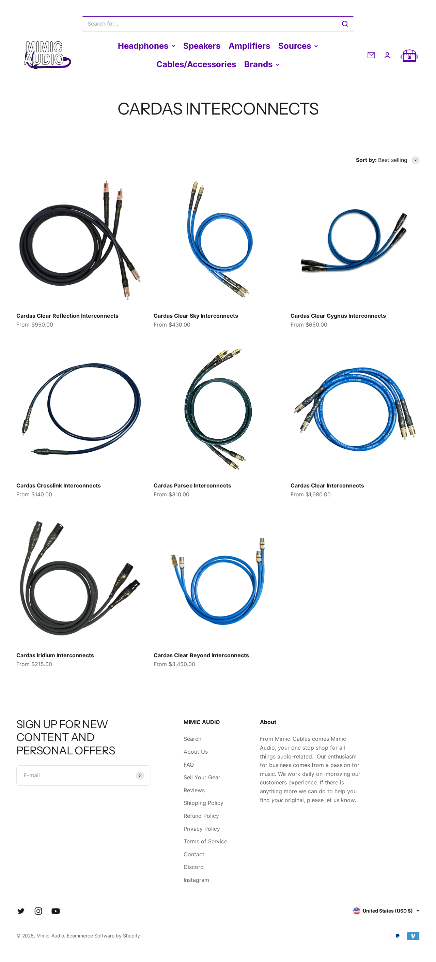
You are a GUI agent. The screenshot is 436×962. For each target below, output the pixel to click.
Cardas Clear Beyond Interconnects (201, 655)
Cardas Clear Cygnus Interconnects (338, 315)
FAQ (189, 764)
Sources (294, 46)
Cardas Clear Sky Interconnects (196, 315)
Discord (194, 866)
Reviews (194, 790)
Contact (194, 854)
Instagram (196, 879)
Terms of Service (205, 841)
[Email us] (371, 55)
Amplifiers (249, 46)
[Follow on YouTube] (55, 911)
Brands (258, 64)
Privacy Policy (202, 828)
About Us (196, 751)
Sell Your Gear (202, 777)
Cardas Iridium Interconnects (55, 655)
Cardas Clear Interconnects (327, 485)
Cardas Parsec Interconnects (192, 485)
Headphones (143, 46)
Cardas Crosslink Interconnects (58, 485)
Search (192, 738)
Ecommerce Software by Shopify (103, 935)
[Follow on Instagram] (38, 911)
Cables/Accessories (196, 64)
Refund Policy (201, 815)
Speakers (201, 46)
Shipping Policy (203, 802)
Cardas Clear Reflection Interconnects (67, 315)
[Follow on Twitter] (21, 911)
